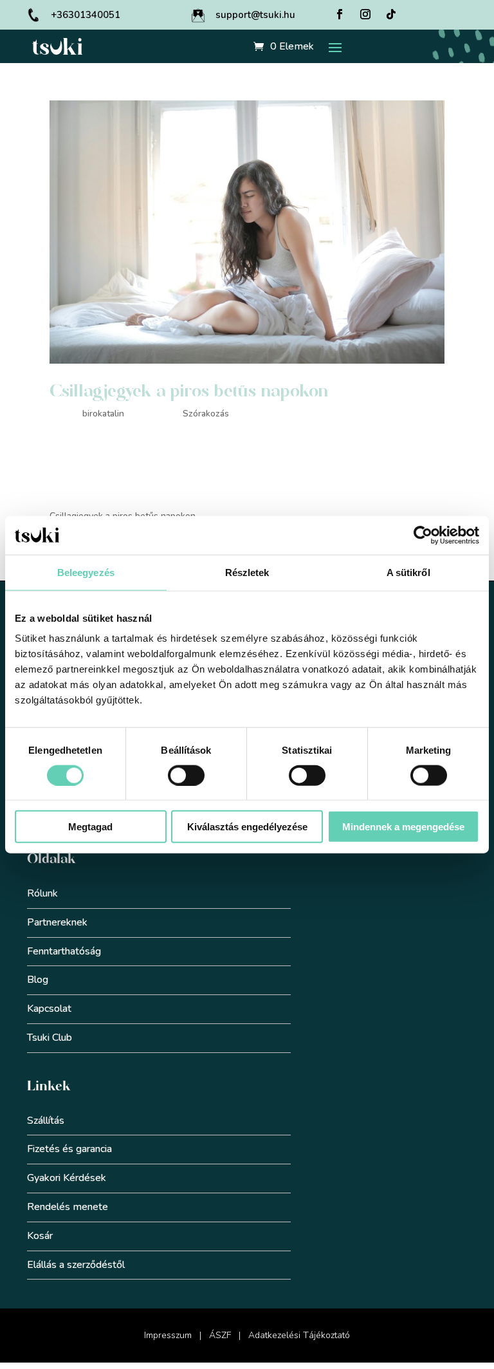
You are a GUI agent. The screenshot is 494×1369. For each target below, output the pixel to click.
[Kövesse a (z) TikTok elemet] (391, 14)
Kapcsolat (49, 1008)
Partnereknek (57, 922)
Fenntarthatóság (64, 951)
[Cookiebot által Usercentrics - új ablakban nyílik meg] (423, 535)
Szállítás (45, 1120)
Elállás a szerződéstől (76, 1265)
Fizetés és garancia (69, 1149)
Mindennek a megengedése (403, 826)
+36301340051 (85, 14)
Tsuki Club (49, 1037)
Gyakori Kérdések (66, 1178)
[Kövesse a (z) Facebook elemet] (339, 14)
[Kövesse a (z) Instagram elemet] (365, 14)
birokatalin (103, 413)
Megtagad (90, 826)
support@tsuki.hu (255, 14)
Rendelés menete (67, 1207)
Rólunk (42, 893)
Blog (37, 980)
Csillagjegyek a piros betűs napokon (189, 391)
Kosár (40, 1236)
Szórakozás (206, 413)
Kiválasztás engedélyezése (247, 826)
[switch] (186, 775)
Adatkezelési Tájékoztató (299, 1335)
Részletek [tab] (247, 571)
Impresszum (168, 1335)
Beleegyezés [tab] (85, 571)
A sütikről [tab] (408, 571)
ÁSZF (220, 1335)
